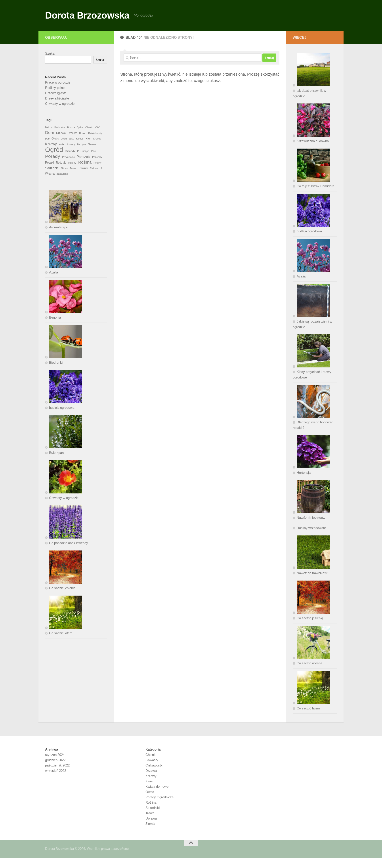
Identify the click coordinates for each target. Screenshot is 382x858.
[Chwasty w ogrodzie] (63, 477)
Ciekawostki (154, 765)
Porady (52, 156)
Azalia (53, 272)
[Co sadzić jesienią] (63, 567)
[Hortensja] (311, 452)
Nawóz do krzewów (311, 518)
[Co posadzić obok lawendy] (63, 522)
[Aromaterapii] (63, 207)
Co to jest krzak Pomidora (315, 186)
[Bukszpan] (63, 432)
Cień (97, 127)
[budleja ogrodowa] (63, 387)
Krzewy (51, 144)
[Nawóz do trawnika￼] (311, 552)
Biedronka (59, 127)
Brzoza (71, 127)
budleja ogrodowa (61, 407)
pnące (85, 151)
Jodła (64, 138)
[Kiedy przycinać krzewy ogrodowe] (311, 351)
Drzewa (61, 133)
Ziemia (150, 824)
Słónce (64, 168)
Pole (93, 151)
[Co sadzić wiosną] (311, 643)
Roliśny (72, 162)
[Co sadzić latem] (63, 613)
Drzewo (72, 133)
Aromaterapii (58, 227)
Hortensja (304, 472)
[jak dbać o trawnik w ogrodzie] (311, 70)
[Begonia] (63, 297)
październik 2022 (57, 765)
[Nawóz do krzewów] (311, 497)
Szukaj (50, 53)
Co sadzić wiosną (309, 663)
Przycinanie (68, 157)
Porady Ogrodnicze (159, 797)
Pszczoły (97, 157)
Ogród (54, 149)
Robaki (49, 162)
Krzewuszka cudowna (313, 141)
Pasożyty (70, 151)
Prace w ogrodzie (57, 82)
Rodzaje (61, 162)
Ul (101, 168)
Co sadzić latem (61, 633)
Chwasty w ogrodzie (59, 103)
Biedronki (56, 362)
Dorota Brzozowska (87, 15)
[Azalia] (63, 252)
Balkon (48, 127)
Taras (73, 168)
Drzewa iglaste (56, 93)
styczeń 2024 (55, 755)
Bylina (80, 127)
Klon (88, 138)
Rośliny (97, 162)
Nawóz (92, 144)
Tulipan (94, 168)
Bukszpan (56, 453)
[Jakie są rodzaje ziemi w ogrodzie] (311, 301)
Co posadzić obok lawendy (68, 543)
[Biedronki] (63, 342)
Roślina (85, 162)
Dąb (47, 138)
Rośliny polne (55, 88)
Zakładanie (62, 173)
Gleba (55, 138)
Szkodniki (152, 808)
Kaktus (80, 138)
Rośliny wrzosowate (311, 528)
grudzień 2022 (55, 760)
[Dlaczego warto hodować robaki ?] (311, 402)
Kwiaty (71, 144)
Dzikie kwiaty (95, 133)
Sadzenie (52, 168)
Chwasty (151, 760)
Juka (71, 138)
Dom (49, 132)
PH (78, 151)
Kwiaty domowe (156, 786)
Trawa (149, 813)
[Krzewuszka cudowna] (311, 120)
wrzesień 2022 (55, 770)
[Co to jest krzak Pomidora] (311, 166)
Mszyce (81, 144)
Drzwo (82, 133)
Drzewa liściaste (57, 98)
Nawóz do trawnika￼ (312, 573)
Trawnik (83, 168)
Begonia (55, 317)
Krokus (97, 138)
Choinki (89, 127)
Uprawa (151, 818)
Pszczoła (83, 157)
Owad (149, 792)
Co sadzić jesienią (62, 588)
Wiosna (50, 173)
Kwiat (62, 144)
